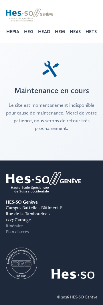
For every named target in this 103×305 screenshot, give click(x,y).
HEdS (75, 31)
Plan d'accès (17, 231)
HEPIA (12, 31)
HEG (28, 31)
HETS (91, 31)
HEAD (44, 31)
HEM (60, 31)
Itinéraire (14, 225)
